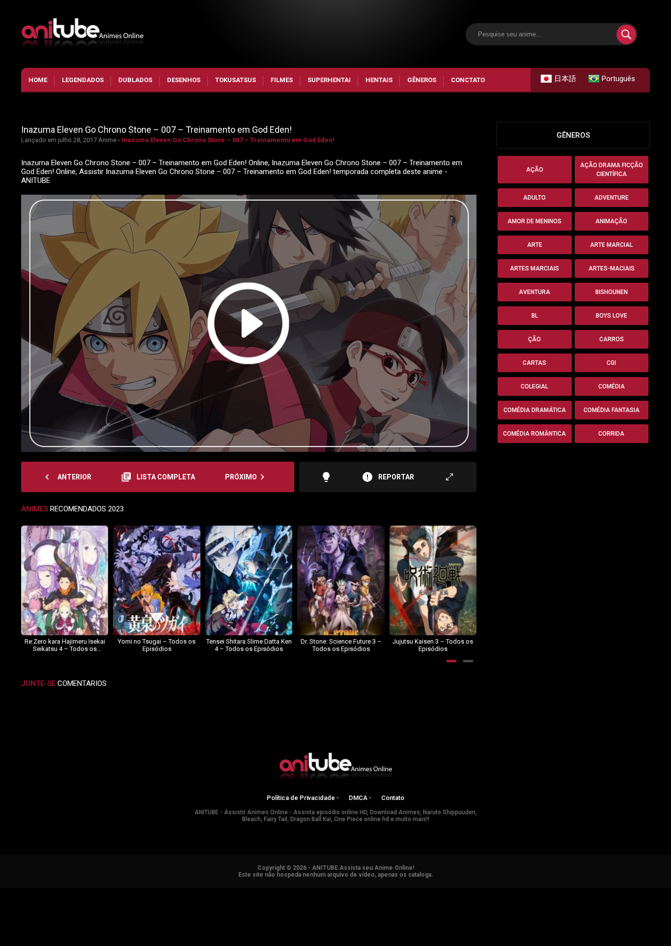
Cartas (534, 362)
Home (37, 80)
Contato (392, 797)
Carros (611, 339)
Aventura (534, 292)
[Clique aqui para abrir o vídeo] (248, 323)
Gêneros (421, 80)
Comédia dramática (534, 410)
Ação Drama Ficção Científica (611, 169)
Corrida (611, 433)
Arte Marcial (611, 244)
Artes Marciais (534, 268)
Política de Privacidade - (303, 797)
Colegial (534, 386)
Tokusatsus (235, 80)
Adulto (534, 197)
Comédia (611, 386)
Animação (611, 221)
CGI (611, 362)
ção (534, 339)
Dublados (135, 80)
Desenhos (183, 80)
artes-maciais (611, 268)
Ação (534, 169)
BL (534, 315)
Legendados (83, 80)
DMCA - (360, 797)
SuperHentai (329, 80)
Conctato (468, 80)
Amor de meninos (534, 221)
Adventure (611, 197)
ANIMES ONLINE (26, 892)
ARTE (534, 244)
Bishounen (611, 292)
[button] (451, 661)
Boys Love (611, 315)
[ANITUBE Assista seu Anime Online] (335, 768)
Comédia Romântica (534, 433)
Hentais (378, 80)
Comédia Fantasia (612, 410)
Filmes (282, 80)
